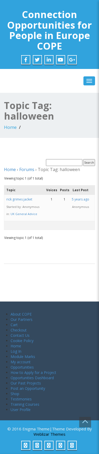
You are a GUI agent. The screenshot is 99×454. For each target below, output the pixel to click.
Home (10, 127)
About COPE (21, 314)
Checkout (19, 330)
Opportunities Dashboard (32, 377)
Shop (15, 393)
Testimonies (21, 398)
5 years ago (80, 199)
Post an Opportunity (28, 388)
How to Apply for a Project (33, 372)
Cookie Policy (22, 340)
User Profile (21, 409)
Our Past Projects (26, 383)
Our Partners (21, 319)
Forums (26, 169)
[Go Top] (85, 422)
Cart (14, 324)
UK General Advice (24, 214)
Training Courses (25, 404)
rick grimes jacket (19, 199)
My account (21, 361)
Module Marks (23, 356)
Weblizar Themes (49, 434)
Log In (16, 351)
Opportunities (22, 367)
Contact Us (20, 335)
